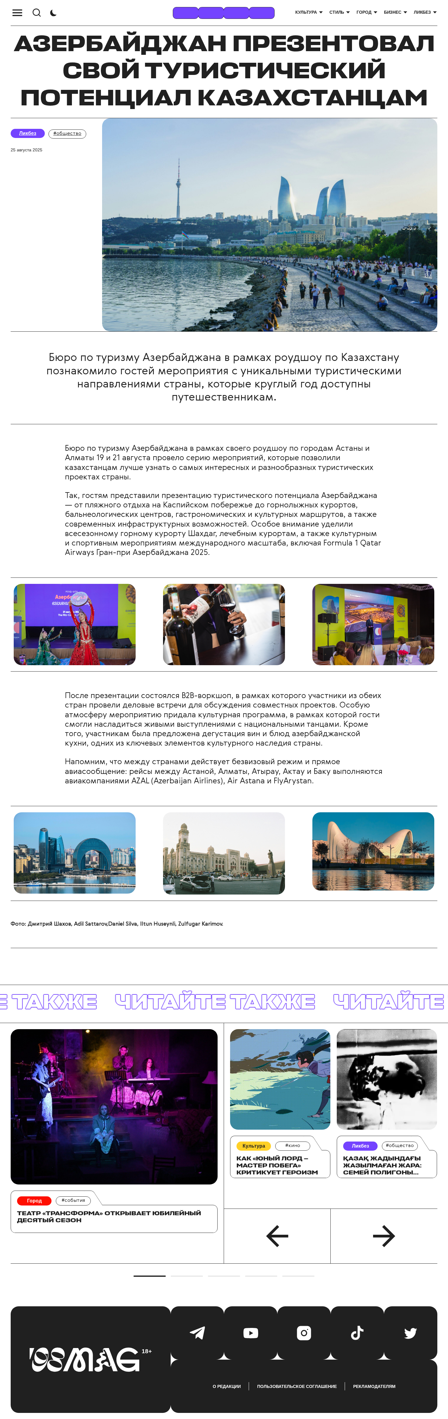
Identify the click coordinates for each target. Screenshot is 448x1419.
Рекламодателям (374, 1386)
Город (364, 12)
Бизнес (392, 12)
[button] (277, 1236)
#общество (67, 133)
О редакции (227, 1386)
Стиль (336, 12)
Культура (306, 12)
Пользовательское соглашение (297, 1386)
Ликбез (422, 12)
